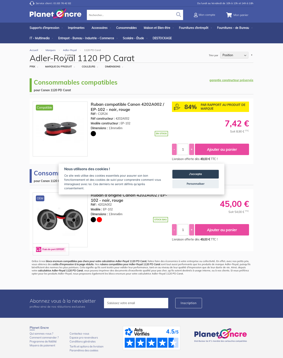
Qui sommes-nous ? (41, 333)
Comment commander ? (44, 337)
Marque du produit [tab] (58, 66)
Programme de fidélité (43, 341)
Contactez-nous (79, 333)
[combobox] (135, 15)
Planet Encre (221, 334)
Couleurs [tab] (88, 66)
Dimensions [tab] (112, 66)
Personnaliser (195, 183)
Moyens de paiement (42, 345)
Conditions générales (83, 341)
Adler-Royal (70, 50)
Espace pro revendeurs (84, 337)
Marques (51, 50)
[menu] (141, 33)
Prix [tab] (32, 66)
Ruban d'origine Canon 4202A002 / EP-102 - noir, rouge (129, 197)
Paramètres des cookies (84, 350)
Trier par (213, 55)
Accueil (34, 50)
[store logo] (55, 15)
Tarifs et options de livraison (87, 346)
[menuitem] (45, 28)
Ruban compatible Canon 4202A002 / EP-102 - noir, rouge (127, 107)
